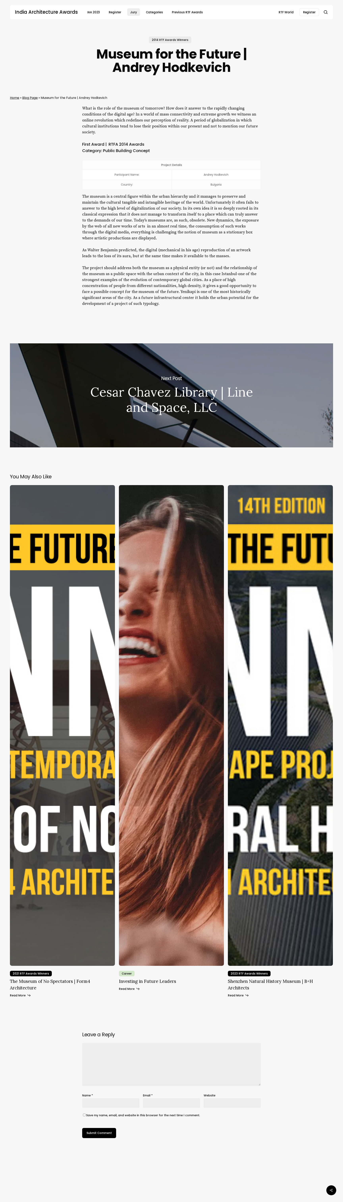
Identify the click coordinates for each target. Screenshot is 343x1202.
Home (14, 97)
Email (148, 1095)
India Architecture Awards (46, 12)
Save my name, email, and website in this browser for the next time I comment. (143, 1115)
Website (209, 1095)
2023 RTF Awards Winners (249, 974)
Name (87, 1095)
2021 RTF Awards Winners (31, 974)
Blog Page (30, 97)
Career (127, 974)
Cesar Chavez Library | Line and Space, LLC (171, 395)
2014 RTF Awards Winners (170, 40)
